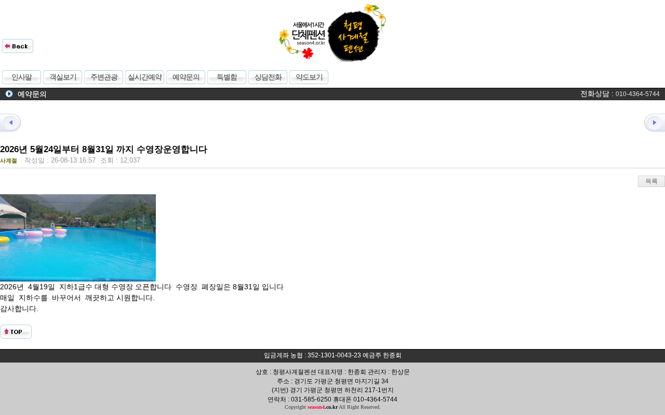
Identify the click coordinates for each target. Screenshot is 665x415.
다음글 (649, 122)
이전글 (15, 122)
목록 (651, 181)
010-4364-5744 (638, 94)
